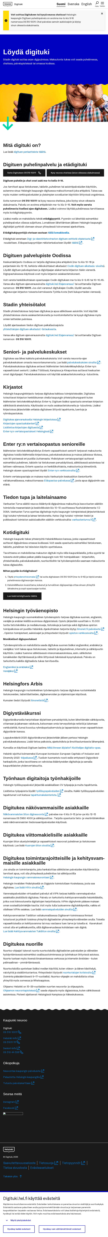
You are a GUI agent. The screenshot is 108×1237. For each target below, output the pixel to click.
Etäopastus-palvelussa (57, 480)
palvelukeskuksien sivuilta (81, 362)
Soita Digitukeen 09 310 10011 (21, 172)
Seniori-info (9, 1048)
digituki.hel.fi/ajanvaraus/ (60, 284)
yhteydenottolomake (24, 576)
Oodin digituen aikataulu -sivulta (85, 266)
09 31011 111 (9, 1042)
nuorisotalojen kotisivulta (77, 972)
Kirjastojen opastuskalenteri (19, 423)
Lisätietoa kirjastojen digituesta (21, 427)
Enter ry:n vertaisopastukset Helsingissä (26, 431)
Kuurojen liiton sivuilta (37, 845)
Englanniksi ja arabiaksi (16, 667)
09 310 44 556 (11, 1052)
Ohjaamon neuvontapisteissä (19, 990)
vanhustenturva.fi (82, 519)
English (86, 4)
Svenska (73, 4)
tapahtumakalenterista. (44, 795)
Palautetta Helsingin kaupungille (21, 1077)
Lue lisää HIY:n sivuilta (27, 887)
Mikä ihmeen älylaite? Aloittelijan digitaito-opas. (74, 747)
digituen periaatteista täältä (29, 152)
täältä (75, 242)
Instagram (9, 1102)
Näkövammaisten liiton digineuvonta (23, 814)
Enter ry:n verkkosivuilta (61, 470)
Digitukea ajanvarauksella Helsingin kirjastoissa (30, 419)
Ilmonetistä (37, 700)
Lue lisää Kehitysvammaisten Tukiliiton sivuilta (29, 931)
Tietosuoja (46, 1163)
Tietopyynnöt (71, 1163)
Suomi (61, 4)
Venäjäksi (8, 671)
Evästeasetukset (42, 1168)
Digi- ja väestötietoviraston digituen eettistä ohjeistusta (58, 238)
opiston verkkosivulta (81, 633)
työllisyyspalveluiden (47, 791)
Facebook (8, 1108)
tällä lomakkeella (58, 232)
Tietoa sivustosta (15, 1168)
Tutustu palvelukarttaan (17, 1083)
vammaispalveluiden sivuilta (57, 909)
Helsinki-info (10, 1038)
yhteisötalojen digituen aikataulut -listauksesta (29, 329)
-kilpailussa (26, 757)
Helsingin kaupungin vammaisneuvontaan (26, 877)
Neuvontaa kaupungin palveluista (21, 1071)
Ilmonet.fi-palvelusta (88, 629)
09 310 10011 (10, 1032)
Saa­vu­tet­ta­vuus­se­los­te (19, 1163)
